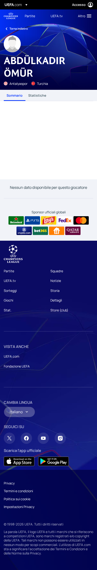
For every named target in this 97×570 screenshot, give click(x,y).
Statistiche (37, 95)
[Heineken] (16, 220)
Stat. (8, 310)
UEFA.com (11, 356)
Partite (9, 271)
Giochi (8, 300)
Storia (55, 290)
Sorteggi (10, 290)
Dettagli (56, 300)
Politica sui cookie (17, 499)
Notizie (55, 280)
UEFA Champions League (11, 16)
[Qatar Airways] (73, 231)
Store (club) (59, 310)
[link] (30, 15)
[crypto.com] (24, 231)
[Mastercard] (81, 220)
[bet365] (40, 231)
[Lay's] (48, 220)
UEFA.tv (10, 280)
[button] (83, 15)
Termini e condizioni (18, 491)
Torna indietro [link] (18, 29)
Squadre (56, 271)
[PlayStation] (32, 220)
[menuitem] (34, 15)
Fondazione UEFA (17, 366)
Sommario (15, 95)
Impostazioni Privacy (19, 506)
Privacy (9, 483)
